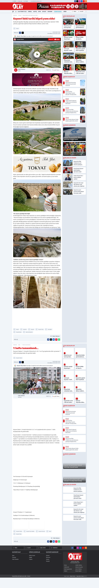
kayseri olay (41, 329)
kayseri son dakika (30, 531)
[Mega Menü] (13, 11)
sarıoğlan (50, 329)
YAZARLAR (55, 547)
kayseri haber (19, 357)
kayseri (32, 329)
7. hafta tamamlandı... (26, 344)
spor (50, 531)
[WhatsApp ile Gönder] (59, 339)
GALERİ (81, 11)
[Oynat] (37, 54)
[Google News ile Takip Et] (55, 70)
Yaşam (30, 559)
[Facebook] (75, 1)
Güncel (30, 11)
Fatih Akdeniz (21, 396)
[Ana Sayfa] (15, 12)
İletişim (26, 1)
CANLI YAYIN (43, 547)
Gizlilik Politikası (78, 565)
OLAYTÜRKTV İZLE (22, 11)
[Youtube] (84, 1)
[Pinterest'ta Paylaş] (56, 339)
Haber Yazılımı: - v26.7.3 (75, 576)
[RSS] (86, 1)
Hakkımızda (66, 567)
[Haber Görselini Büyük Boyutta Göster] (37, 107)
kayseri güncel (42, 531)
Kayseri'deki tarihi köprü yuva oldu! (30, 15)
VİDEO (75, 11)
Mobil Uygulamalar (68, 569)
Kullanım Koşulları (79, 567)
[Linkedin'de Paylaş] (54, 339)
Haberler (15, 15)
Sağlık (30, 557)
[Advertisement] (5, 33)
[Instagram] (79, 1)
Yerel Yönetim (15, 559)
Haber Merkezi (21, 70)
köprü (17, 28)
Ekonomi (50, 11)
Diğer (65, 11)
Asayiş (35, 11)
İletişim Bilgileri (78, 571)
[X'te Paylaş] (23, 33)
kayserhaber (18, 332)
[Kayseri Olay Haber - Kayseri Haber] (75, 556)
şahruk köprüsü (29, 332)
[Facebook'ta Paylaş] (20, 33)
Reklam (20, 1)
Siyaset (44, 11)
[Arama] (86, 11)
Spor (39, 11)
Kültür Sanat (32, 555)
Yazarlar (14, 557)
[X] (77, 1)
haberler (25, 329)
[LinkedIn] (82, 1)
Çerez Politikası (78, 569)
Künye (14, 1)
